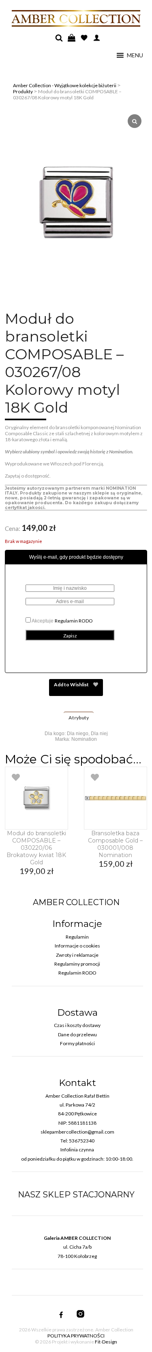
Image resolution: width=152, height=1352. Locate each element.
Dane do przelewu (77, 1034)
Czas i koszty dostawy (77, 1025)
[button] (135, 55)
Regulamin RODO (74, 621)
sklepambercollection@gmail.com (77, 1132)
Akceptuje (62, 621)
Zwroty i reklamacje (77, 955)
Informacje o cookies (77, 946)
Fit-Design (106, 1342)
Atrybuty (79, 718)
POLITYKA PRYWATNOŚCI (76, 1336)
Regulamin (77, 937)
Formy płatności (77, 1043)
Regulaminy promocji (77, 964)
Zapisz (70, 636)
